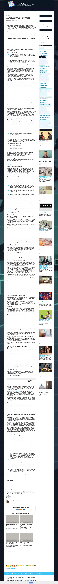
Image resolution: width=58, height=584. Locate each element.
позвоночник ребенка (44, 77)
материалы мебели (43, 70)
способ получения (43, 100)
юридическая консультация (45, 123)
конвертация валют (43, 62)
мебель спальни (43, 72)
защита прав (42, 57)
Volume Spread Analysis (11, 405)
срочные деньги (43, 102)
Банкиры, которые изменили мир (26, 525)
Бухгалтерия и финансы (23, 9)
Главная (8, 573)
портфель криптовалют (44, 79)
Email (17, 552)
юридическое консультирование (46, 126)
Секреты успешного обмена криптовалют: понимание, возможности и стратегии (43, 302)
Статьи (44, 9)
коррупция (42, 64)
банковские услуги (43, 49)
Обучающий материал (33, 9)
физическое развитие (44, 111)
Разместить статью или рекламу (35, 573)
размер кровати (43, 92)
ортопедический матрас (44, 74)
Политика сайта (20, 573)
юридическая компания (44, 121)
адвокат (41, 47)
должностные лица (43, 55)
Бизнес (16, 9)
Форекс (40, 9)
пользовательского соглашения (26, 580)
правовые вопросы (43, 85)
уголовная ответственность (45, 106)
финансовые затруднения (45, 113)
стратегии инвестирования (45, 104)
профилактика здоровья (44, 91)
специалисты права (43, 98)
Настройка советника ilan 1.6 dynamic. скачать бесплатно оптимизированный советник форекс (11, 525)
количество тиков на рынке (26, 227)
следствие (42, 96)
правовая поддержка (44, 81)
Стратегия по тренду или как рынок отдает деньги (11, 543)
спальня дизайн (48, 96)
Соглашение (26, 573)
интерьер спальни (43, 59)
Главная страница (10, 9)
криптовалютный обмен (44, 66)
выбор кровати (43, 51)
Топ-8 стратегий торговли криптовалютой (25, 543)
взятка (50, 49)
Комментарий (8, 555)
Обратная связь (13, 573)
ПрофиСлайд (21, 3)
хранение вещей (43, 119)
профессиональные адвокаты (45, 89)
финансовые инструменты (45, 115)
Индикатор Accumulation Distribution (13, 45)
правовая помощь (43, 83)
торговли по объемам (13, 391)
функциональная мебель (44, 117)
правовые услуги (43, 87)
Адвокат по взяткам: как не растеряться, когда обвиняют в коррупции (44, 141)
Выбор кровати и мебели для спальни (45, 284)
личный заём (42, 68)
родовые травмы (43, 94)
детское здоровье (43, 53)
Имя (6, 552)
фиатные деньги (43, 109)
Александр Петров (13, 500)
